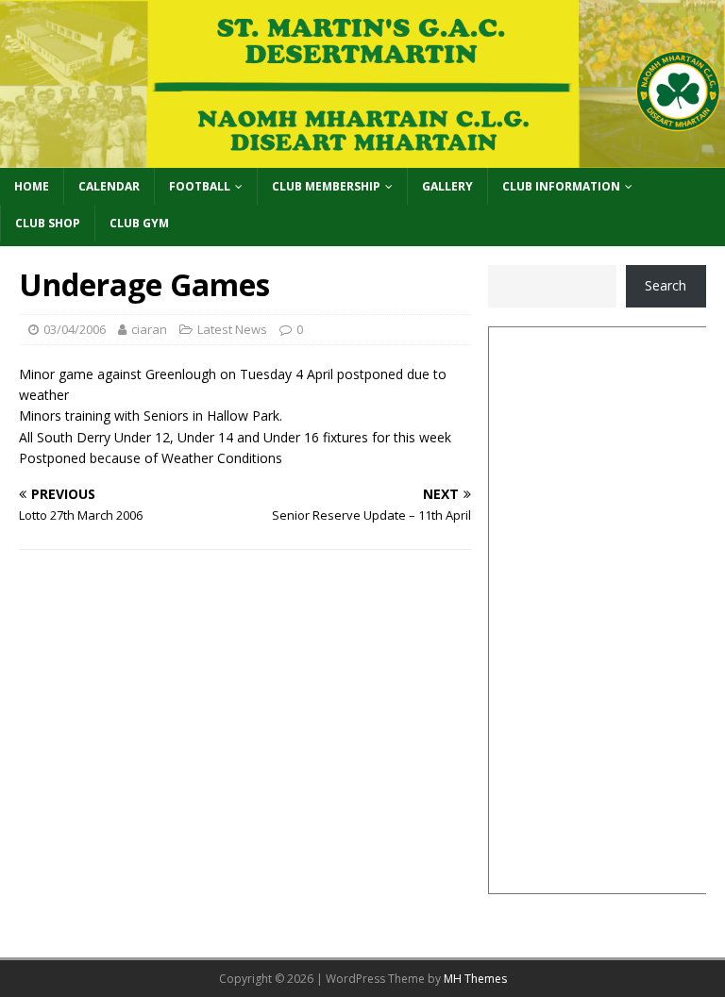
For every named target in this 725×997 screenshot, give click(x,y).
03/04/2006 (74, 329)
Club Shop (47, 223)
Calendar (109, 186)
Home (31, 186)
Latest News (232, 329)
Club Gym (139, 223)
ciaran (149, 329)
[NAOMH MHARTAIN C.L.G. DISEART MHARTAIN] (362, 156)
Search (665, 285)
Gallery (447, 186)
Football (199, 186)
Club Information (561, 186)
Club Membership (326, 186)
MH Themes (475, 979)
